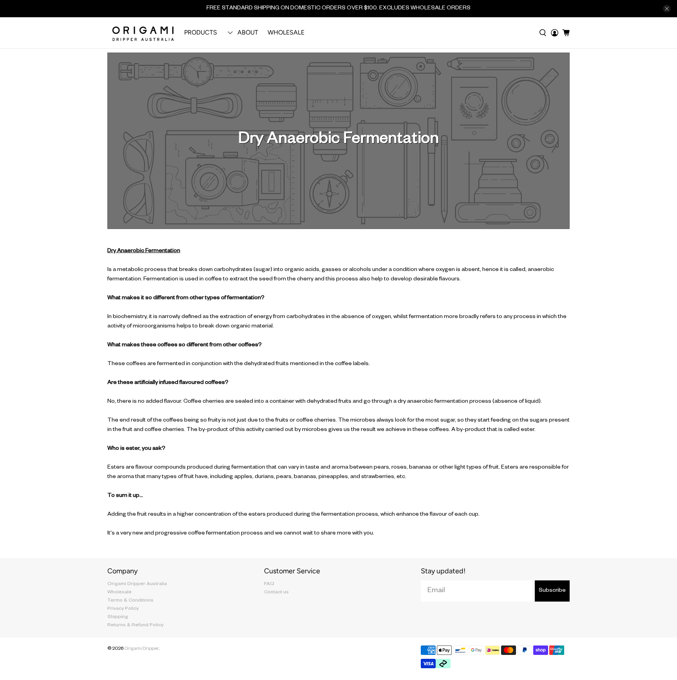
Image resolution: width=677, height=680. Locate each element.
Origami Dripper (141, 649)
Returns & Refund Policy (135, 625)
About (247, 32)
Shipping (117, 617)
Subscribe (552, 591)
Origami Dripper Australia (137, 584)
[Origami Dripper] (143, 33)
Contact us (276, 592)
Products (200, 32)
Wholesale (286, 32)
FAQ (269, 584)
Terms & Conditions (130, 601)
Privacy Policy (123, 609)
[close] (667, 9)
